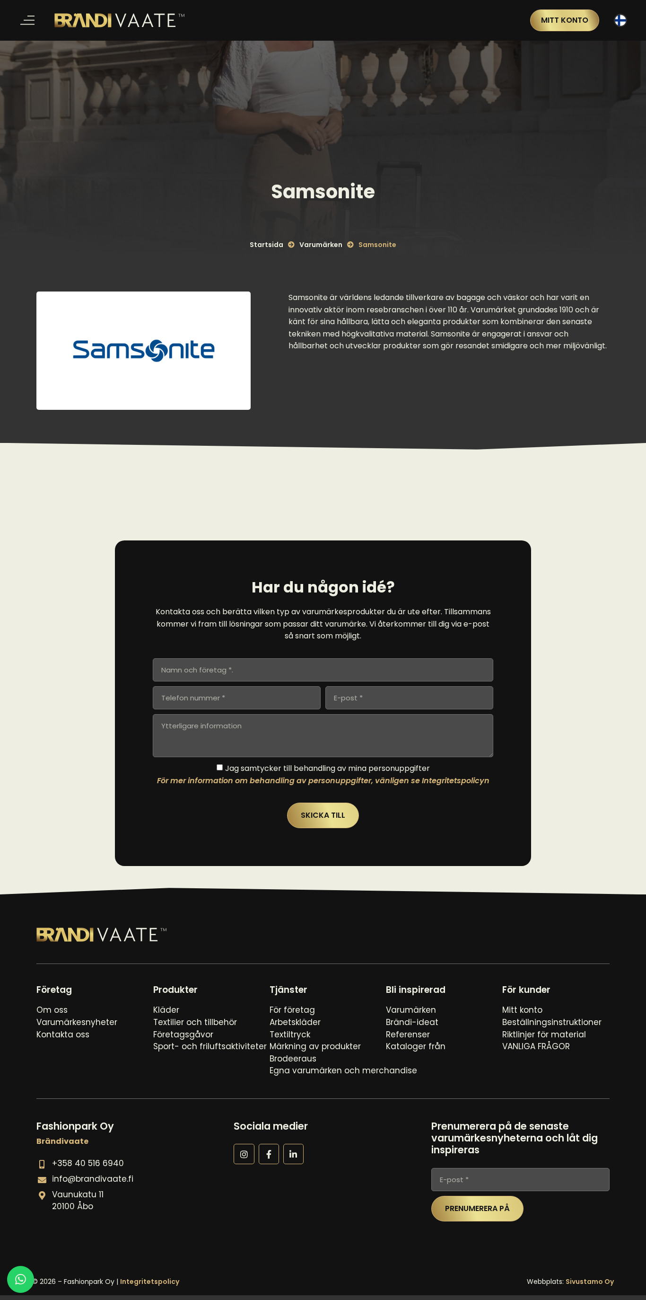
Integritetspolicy (149, 1281)
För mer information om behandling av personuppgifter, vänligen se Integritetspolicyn (323, 780)
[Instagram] (244, 1154)
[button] (27, 20)
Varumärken (320, 244)
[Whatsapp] (20, 1279)
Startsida (266, 244)
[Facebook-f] (269, 1154)
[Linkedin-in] (293, 1154)
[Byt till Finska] (620, 20)
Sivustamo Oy (590, 1281)
